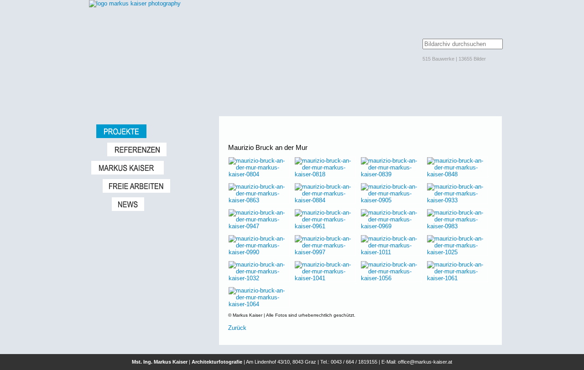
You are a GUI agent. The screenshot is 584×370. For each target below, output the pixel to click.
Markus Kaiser (150, 168)
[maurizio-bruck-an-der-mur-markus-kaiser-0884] (325, 200)
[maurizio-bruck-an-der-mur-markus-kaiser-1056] (391, 278)
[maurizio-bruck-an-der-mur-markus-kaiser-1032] (259, 278)
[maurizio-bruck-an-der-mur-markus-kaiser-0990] (259, 252)
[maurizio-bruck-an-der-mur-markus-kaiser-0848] (457, 174)
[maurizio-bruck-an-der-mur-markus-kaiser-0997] (325, 252)
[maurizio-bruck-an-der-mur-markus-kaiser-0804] (259, 174)
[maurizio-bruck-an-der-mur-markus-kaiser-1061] (457, 278)
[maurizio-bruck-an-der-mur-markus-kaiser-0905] (391, 200)
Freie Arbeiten (156, 186)
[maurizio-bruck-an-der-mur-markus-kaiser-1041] (325, 278)
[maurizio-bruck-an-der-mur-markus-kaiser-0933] (457, 200)
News (161, 204)
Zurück (237, 327)
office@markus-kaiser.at (425, 362)
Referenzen (158, 149)
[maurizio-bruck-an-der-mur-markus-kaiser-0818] (325, 174)
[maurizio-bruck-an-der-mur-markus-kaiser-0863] (259, 200)
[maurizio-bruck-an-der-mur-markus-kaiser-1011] (391, 252)
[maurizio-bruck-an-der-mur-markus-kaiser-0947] (259, 226)
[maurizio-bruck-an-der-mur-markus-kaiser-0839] (391, 174)
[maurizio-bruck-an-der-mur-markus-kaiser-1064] (259, 304)
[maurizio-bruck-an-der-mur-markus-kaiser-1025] (457, 252)
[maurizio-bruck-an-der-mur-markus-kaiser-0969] (391, 226)
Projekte (153, 131)
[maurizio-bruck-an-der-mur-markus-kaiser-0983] (457, 226)
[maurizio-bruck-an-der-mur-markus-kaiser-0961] (325, 226)
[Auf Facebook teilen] (489, 135)
